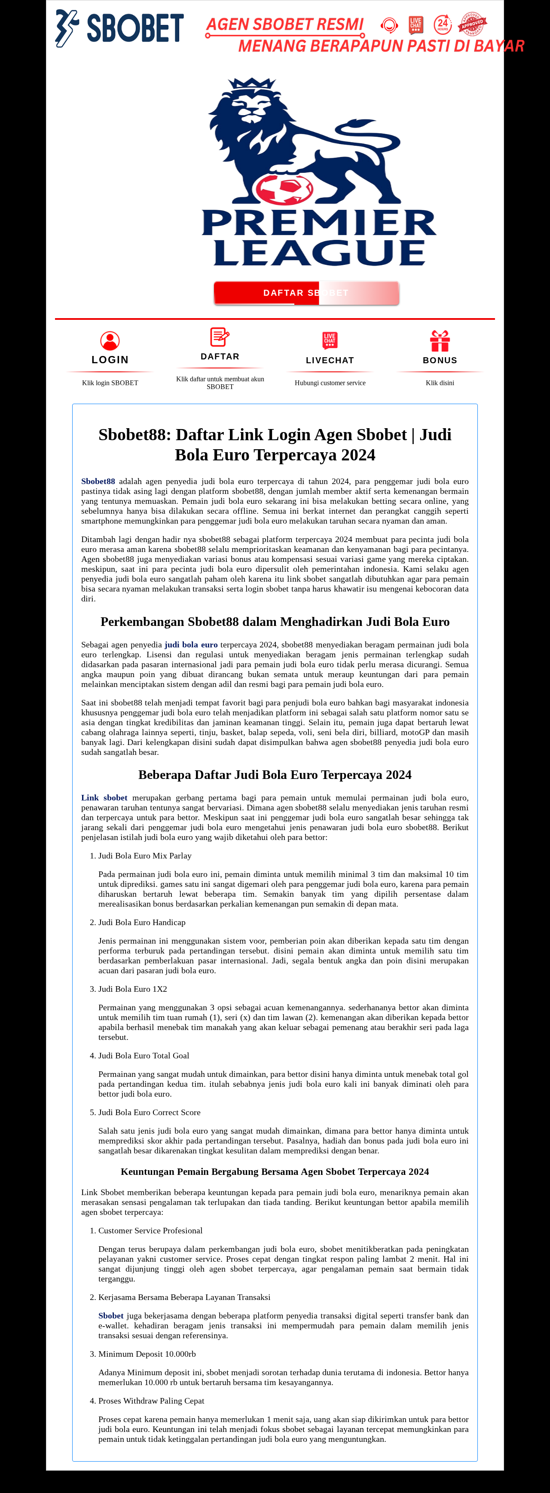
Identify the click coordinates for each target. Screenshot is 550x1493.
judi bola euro (191, 644)
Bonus (440, 360)
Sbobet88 (98, 481)
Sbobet (111, 1315)
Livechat (330, 360)
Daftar (220, 356)
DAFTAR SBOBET (306, 292)
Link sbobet (104, 797)
